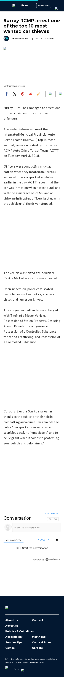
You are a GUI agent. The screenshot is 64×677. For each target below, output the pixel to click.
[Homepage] (12, 606)
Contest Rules (41, 642)
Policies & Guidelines (19, 631)
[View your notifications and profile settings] (56, 539)
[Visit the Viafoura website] (52, 559)
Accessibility (13, 636)
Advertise (11, 625)
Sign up (54, 513)
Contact (37, 620)
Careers (37, 647)
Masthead (39, 636)
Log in (46, 513)
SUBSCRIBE (44, 5)
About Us (11, 620)
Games (10, 647)
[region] (32, 537)
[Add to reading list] (61, 94)
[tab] (13, 540)
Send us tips (13, 642)
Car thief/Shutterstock (14, 85)
